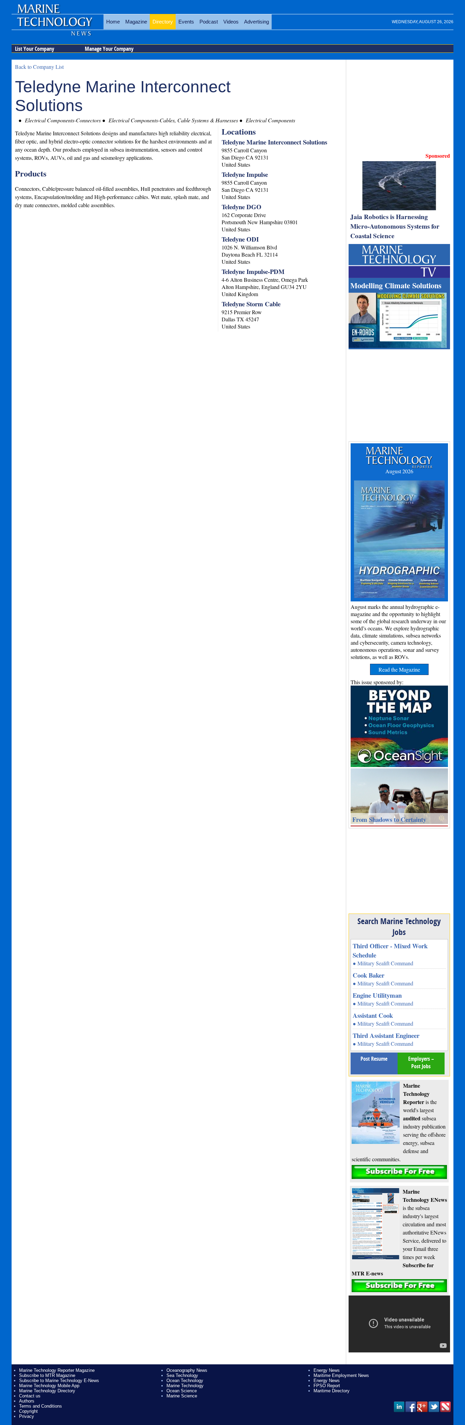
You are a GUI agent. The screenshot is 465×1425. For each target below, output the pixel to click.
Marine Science (181, 1395)
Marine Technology (185, 1385)
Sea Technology (182, 1375)
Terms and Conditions (40, 1406)
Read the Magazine (399, 669)
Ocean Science (181, 1390)
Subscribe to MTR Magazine (47, 1375)
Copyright (28, 1411)
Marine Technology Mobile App (49, 1385)
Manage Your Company (109, 48)
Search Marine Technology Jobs (399, 926)
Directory (163, 22)
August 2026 (399, 471)
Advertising (256, 22)
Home (113, 22)
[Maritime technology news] (54, 26)
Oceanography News (186, 1370)
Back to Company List (39, 66)
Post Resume (373, 1058)
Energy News (327, 1370)
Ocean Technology (184, 1380)
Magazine (136, 22)
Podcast (208, 22)
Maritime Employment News (341, 1375)
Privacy (26, 1416)
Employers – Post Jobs (421, 1062)
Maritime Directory (332, 1390)
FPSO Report (327, 1385)
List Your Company (34, 48)
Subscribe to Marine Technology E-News (59, 1380)
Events (186, 22)
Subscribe (399, 1172)
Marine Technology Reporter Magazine (57, 1370)
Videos (231, 22)
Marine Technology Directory (47, 1390)
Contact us (30, 1395)
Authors (26, 1401)
